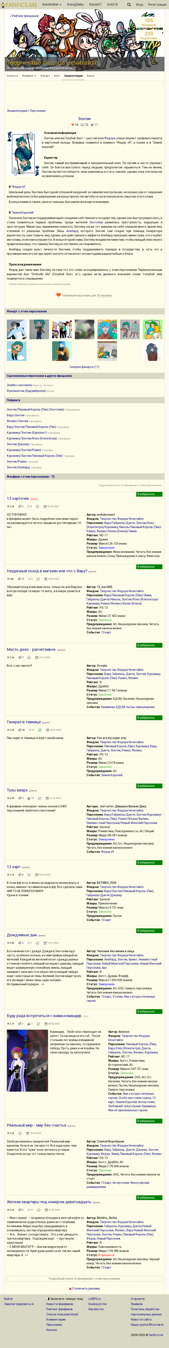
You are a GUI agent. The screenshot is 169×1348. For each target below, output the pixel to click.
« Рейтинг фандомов (24, 16)
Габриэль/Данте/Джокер (104, 895)
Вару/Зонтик (16, 415)
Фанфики (28, 75)
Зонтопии (96, 222)
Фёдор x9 (107, 851)
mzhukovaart (106, 514)
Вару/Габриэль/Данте (119, 523)
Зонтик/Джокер (18, 444)
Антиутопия (146, 1102)
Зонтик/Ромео (17, 461)
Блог (57, 75)
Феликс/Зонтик (17, 421)
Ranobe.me (96, 1309)
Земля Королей (111, 775)
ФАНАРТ (95, 4)
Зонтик (141, 674)
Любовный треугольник (124, 1106)
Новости (12, 75)
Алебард (72, 231)
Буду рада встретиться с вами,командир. (44, 1015)
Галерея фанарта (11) (84, 367)
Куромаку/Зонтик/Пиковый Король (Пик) (35, 455)
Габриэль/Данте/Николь (104, 599)
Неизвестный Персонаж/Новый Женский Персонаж (122, 823)
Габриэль (118, 674)
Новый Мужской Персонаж (120, 963)
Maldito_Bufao (107, 1218)
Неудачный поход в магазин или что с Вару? (47, 571)
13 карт (106, 632)
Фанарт (45, 75)
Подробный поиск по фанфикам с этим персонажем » (130, 485)
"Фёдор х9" (18, 186)
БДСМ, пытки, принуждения (135, 707)
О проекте (138, 1298)
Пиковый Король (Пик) (102, 678)
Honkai (50, 391)
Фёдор (105, 1153)
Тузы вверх (17, 790)
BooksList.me (98, 1304)
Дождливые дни (22, 935)
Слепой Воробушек (110, 1141)
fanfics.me (156, 1335)
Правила (137, 1304)
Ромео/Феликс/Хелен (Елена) (121, 603)
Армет (133, 959)
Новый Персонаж (108, 1238)
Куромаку (153, 674)
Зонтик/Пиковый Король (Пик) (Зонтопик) (35, 409)
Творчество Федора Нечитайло (122, 518)
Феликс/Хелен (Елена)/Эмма (117, 531)
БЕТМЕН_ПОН (106, 882)
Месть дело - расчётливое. (31, 649)
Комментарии (56, 1319)
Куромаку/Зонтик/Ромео (24, 450)
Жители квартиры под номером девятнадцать (49, 1201)
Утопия (118, 996)
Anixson (124, 1031)
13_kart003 (104, 587)
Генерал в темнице (24, 722)
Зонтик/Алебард (18, 467)
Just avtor (106, 806)
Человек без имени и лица (115, 951)
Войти (8, 1298)
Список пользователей (62, 1314)
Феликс (133, 678)
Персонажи (38, 110)
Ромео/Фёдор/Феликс (133, 818)
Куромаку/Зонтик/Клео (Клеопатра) (32, 438)
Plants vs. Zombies (42, 385)
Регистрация (157, 4)
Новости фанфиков (59, 1304)
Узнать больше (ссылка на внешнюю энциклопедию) (40, 284)
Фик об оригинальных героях (128, 1110)
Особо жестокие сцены (135, 1097)
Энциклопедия (73, 75)
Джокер (141, 1149)
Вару (107, 674)
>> (43, 984)
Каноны (51, 1329)
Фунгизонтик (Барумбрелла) (26, 391)
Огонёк (102, 665)
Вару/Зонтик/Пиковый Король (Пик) (31, 426)
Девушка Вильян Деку (130, 806)
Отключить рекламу (86, 1288)
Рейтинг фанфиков (59, 1309)
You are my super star (112, 738)
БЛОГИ (112, 4)
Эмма (115, 1153)
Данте (130, 674)
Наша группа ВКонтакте (147, 1324)
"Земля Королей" (22, 212)
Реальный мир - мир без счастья (36, 1125)
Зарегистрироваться (19, 1304)
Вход (139, 4)
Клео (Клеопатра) (128, 1048)
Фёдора (109, 138)
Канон (90, 75)
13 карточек (18, 498)
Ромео (122, 678)
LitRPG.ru (95, 1298)
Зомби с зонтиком (19, 385)
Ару (104, 967)
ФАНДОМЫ (75, 4)
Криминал (108, 707)
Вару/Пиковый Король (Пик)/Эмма (127, 595)
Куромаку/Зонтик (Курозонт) (27, 432)
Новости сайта (141, 1319)
